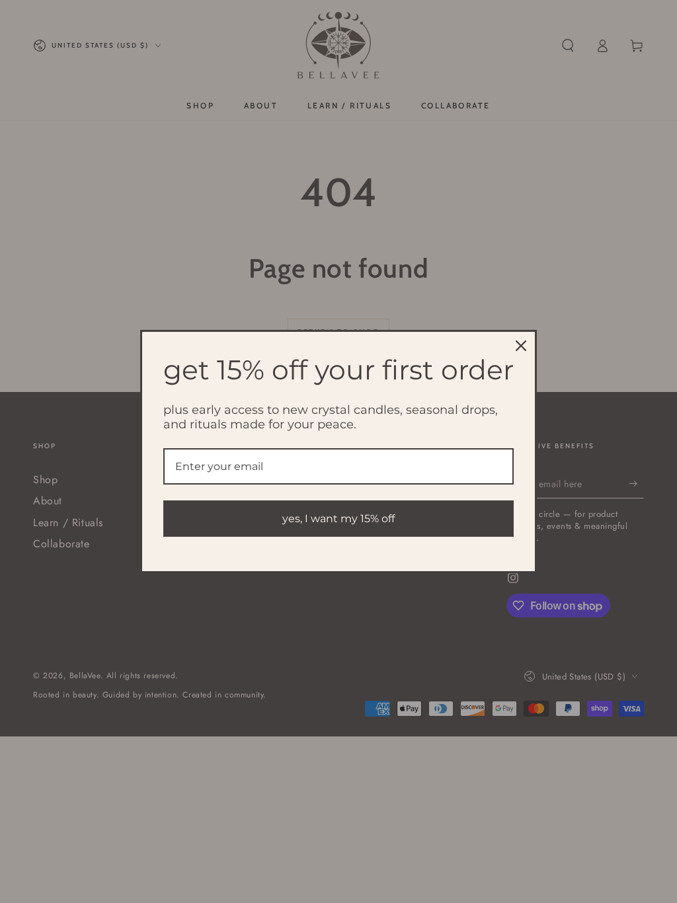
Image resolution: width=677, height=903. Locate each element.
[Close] (521, 346)
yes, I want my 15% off (338, 518)
